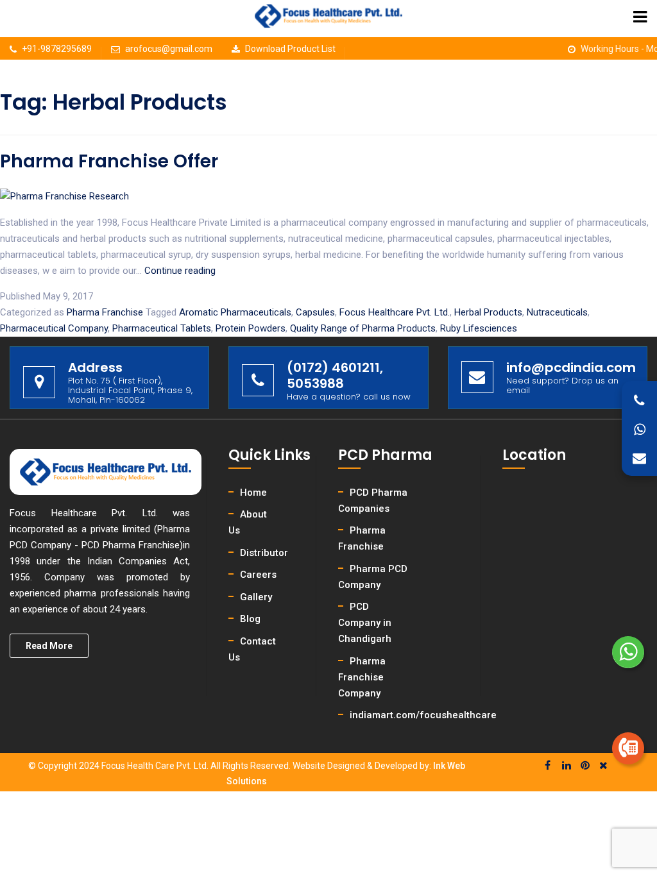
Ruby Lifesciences (478, 328)
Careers (258, 574)
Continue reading (180, 270)
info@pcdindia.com (571, 367)
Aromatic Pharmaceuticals (235, 312)
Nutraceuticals (557, 312)
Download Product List (290, 49)
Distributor (264, 553)
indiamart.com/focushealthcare (423, 715)
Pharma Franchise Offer (109, 161)
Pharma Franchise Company (362, 677)
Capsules (315, 312)
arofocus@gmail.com (168, 49)
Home (253, 492)
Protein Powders (251, 328)
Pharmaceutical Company (54, 328)
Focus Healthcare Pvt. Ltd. (394, 312)
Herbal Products (488, 312)
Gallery (256, 597)
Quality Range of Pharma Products (363, 328)
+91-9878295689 (57, 49)
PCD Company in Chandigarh (364, 622)
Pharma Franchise (105, 312)
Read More (49, 646)
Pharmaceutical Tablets (161, 328)
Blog (250, 619)
